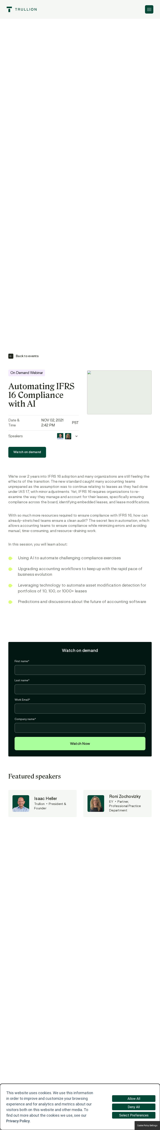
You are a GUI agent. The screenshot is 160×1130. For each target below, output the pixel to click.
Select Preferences (134, 1115)
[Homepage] (22, 9)
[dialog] (80, 1107)
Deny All (134, 1107)
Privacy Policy (18, 1121)
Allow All (134, 1099)
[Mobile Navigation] (149, 9)
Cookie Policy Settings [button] (147, 1125)
